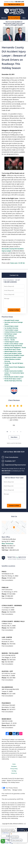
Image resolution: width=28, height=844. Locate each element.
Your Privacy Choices (12, 788)
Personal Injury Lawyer (11, 326)
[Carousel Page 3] (14, 431)
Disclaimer (14, 766)
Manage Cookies (17, 790)
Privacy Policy (14, 768)
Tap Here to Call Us (14, 4)
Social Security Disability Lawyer (14, 355)
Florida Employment (10, 338)
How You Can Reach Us (14, 18)
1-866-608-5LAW (13, 550)
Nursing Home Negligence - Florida (15, 347)
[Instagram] (20, 733)
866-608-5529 (11, 725)
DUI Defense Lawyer (10, 334)
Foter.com (13, 263)
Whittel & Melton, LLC (19, 823)
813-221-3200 (11, 694)
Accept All (8, 836)
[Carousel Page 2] (10, 431)
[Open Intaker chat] (12, 843)
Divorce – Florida (9, 340)
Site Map (14, 771)
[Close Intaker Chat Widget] (27, 830)
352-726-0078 (11, 612)
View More (14, 437)
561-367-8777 (11, 709)
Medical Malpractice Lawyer (12, 351)
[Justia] (17, 733)
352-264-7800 (11, 678)
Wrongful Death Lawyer (11, 320)
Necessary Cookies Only (8, 840)
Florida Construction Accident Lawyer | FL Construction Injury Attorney (14, 373)
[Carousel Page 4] (17, 431)
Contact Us (14, 773)
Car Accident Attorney (11, 328)
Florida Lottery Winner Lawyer (13, 343)
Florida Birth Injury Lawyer (12, 349)
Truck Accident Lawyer (11, 330)
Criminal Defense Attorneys (12, 332)
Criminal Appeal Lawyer (11, 342)
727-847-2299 (11, 578)
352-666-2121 (11, 546)
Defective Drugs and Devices (13, 345)
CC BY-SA (21, 263)
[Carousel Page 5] (20, 431)
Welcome (3, 18)
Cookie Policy (7, 790)
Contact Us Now (14, 310)
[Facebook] (7, 733)
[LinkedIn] (14, 733)
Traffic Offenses (9, 336)
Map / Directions (7, 543)
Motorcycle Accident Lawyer (13, 353)
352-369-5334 (11, 660)
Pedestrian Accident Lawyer (12, 357)
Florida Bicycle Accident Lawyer (14, 377)
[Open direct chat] (24, 830)
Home (14, 764)
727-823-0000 (11, 594)
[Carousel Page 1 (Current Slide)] (7, 431)
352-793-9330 (11, 644)
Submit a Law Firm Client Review (14, 443)
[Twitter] (10, 733)
